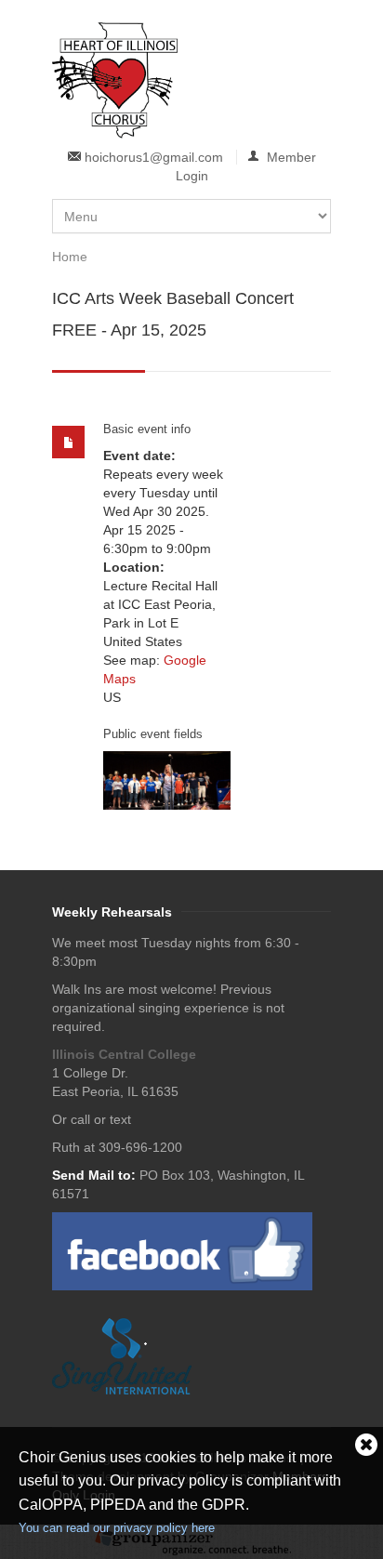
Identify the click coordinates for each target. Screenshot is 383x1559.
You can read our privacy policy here (117, 1528)
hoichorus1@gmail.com (154, 157)
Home (69, 256)
